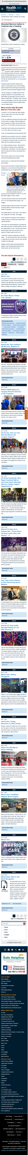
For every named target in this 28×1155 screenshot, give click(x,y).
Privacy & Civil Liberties (6, 1043)
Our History (3, 996)
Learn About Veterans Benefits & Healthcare (10, 1108)
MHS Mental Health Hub (6, 1027)
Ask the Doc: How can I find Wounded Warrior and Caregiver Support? (10, 444)
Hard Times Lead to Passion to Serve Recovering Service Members (10, 592)
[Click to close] (25, 409)
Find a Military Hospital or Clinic (8, 1100)
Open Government (19, 1137)
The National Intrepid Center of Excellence (13, 338)
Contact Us (3, 1000)
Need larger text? (8, 20)
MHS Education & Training (8, 1003)
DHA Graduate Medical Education (8, 1007)
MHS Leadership (4, 988)
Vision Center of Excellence (15, 335)
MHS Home (16, 343)
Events (5, 939)
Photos (6, 941)
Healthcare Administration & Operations (9, 1032)
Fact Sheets (3, 1074)
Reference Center (6, 1068)
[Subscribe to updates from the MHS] (22, 959)
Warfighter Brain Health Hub (8, 331)
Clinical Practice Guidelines (7, 1070)
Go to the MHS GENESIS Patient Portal (10, 1103)
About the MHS (5, 985)
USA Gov (17, 1140)
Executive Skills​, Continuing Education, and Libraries (12, 1012)
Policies (3, 1085)
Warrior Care (15, 64)
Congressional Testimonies (7, 1072)
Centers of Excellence (6, 1036)
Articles (6, 936)
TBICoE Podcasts (8, 343)
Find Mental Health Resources (7, 1113)
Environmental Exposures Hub (7, 1030)
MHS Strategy (4, 992)
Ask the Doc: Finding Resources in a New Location (8, 731)
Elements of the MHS (6, 990)
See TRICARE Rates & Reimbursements (10, 1111)
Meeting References (5, 1083)
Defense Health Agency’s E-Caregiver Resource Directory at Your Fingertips (10, 401)
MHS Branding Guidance (6, 998)
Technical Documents (6, 1093)
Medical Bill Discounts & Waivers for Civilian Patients (12, 1040)
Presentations (4, 1087)
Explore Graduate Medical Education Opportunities (12, 1117)
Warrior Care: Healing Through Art (8, 684)
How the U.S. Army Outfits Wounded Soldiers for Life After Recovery (10, 636)
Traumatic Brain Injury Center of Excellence (12, 332)
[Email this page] (10, 57)
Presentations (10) (12, 271)
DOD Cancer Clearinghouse (7, 1023)
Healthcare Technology (6, 1038)
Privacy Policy (17, 1125)
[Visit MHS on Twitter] (15, 959)
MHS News (4, 1052)
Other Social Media (9, 60)
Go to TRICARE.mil (5, 1098)
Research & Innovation (6, 1045)
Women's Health (4, 1049)
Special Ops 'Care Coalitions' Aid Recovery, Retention (9, 355)
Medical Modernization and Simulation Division (11, 1016)
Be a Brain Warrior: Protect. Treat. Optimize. (10, 306)
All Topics (3, 1021)
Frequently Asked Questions (7, 1080)
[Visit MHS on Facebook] (12, 959)
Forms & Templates (5, 1078)
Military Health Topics (7, 1019)
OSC (17, 1143)
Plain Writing (8, 1140)
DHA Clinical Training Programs (8, 1005)
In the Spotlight (4, 1060)
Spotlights (6, 944)
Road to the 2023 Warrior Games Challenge (9, 758)
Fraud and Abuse (17, 1128)
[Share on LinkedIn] (7, 57)
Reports (3, 1091)
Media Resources (5, 1065)
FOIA (17, 1131)
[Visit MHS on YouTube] (19, 959)
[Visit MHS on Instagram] (4, 959)
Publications (3, 1089)
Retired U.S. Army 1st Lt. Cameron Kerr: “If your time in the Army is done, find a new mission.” (10, 542)
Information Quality (7, 1137)
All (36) (3, 271)
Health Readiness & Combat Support (9, 1034)
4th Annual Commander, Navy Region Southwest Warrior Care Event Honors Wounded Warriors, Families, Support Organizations (10, 492)
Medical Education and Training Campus (10, 1014)
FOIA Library (4, 1076)
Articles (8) (21, 271)
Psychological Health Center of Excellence (11, 337)
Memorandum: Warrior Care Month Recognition (10, 885)
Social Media (4, 1063)
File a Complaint (4, 1119)
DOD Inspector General (13, 1134)
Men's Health (4, 1047)
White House (9, 1143)
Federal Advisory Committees (7, 994)
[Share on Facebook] (3, 57)
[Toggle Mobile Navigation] (2, 9)
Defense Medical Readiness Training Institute (11, 1010)
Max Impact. (8, 126)
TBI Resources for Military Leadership (12, 340)
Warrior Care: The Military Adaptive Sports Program (10, 804)
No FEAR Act (7, 1128)
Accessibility (9, 1131)
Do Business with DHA (6, 1115)
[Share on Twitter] (5, 57)
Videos (6, 946)
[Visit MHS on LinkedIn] (8, 959)
